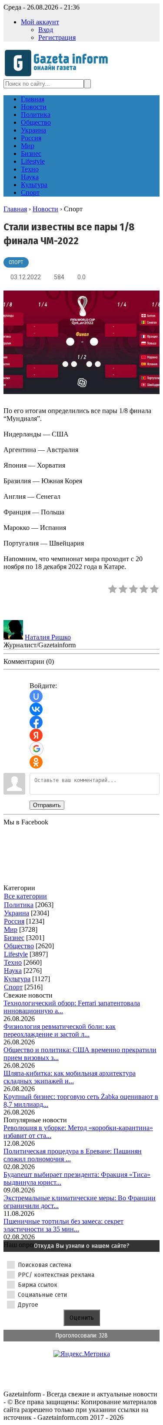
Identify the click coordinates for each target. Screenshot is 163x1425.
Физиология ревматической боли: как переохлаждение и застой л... (59, 1030)
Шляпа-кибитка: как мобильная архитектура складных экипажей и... (69, 1077)
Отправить (47, 805)
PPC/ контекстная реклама (56, 1275)
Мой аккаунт (40, 22)
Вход (45, 29)
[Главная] (58, 75)
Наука (13, 970)
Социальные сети (42, 1295)
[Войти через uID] (36, 696)
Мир (10, 929)
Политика (18, 904)
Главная (15, 209)
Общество (19, 946)
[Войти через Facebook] (36, 722)
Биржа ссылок (37, 1285)
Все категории (25, 896)
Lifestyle (16, 954)
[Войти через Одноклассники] (36, 762)
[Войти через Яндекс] (36, 735)
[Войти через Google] (36, 749)
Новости (45, 209)
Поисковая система (44, 1265)
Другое (28, 1305)
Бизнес (14, 937)
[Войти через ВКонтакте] (36, 709)
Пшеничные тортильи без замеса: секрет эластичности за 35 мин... (63, 1225)
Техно (13, 962)
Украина (16, 913)
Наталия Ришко (48, 637)
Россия (14, 921)
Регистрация (57, 37)
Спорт (16, 262)
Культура (17, 978)
